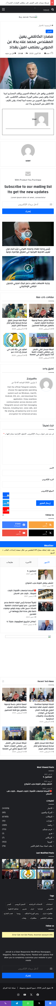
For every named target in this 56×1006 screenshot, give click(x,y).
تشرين (24, 909)
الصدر (9, 904)
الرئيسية (48, 25)
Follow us (50, 926)
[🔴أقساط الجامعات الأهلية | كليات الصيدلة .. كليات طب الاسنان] (45, 594)
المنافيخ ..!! (31, 571)
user (48, 53)
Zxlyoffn (32, 378)
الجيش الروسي (20, 904)
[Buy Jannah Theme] (28, 17)
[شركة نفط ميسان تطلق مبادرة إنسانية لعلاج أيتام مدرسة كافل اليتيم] (14, 311)
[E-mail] (48, 133)
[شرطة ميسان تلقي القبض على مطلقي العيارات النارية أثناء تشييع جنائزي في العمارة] (41, 340)
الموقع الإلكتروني (47, 491)
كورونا (49, 842)
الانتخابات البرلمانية (35, 904)
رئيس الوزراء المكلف (32, 913)
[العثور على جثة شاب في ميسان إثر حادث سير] (14, 340)
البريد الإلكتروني (48, 479)
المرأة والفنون (46, 812)
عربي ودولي (47, 829)
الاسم (52, 468)
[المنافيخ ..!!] (45, 575)
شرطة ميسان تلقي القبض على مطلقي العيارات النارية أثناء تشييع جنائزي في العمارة (42, 352)
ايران (32, 909)
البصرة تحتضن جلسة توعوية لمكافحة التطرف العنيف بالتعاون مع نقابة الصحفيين (43, 323)
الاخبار (41, 25)
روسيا (19, 913)
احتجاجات (49, 904)
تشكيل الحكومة (13, 909)
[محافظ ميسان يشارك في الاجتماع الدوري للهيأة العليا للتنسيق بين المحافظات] (10, 874)
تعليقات (9, 562)
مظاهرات (33, 918)
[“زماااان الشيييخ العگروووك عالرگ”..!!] (45, 625)
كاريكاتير (49, 837)
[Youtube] (6, 510)
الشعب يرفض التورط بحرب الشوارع (39, 583)
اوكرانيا (40, 909)
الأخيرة (28, 562)
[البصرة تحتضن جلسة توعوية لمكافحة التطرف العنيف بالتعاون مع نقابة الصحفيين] (41, 311)
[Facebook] (6, 495)
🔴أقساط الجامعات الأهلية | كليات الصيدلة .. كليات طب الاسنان (22, 592)
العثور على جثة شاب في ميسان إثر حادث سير (17, 351)
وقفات (24, 918)
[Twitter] (6, 503)
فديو (50, 833)
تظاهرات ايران (47, 913)
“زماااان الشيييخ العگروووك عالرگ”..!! (21, 621)
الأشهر (47, 562)
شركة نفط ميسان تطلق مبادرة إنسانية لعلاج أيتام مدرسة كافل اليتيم (17, 323)
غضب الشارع (8, 913)
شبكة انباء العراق (9, 988)
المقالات (49, 817)
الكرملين (49, 909)
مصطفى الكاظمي (46, 918)
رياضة (50, 825)
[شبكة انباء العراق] (38, 9)
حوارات (49, 821)
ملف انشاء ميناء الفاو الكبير (41, 846)
